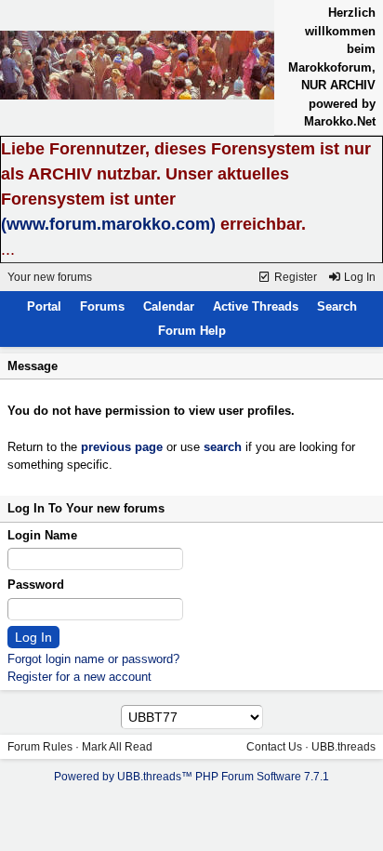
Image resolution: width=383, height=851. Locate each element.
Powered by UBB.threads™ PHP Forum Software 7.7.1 (191, 776)
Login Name (42, 535)
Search (337, 306)
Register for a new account (79, 677)
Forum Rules (40, 746)
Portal (44, 306)
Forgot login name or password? (93, 659)
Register (294, 277)
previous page (122, 447)
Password (35, 585)
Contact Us (274, 746)
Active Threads (255, 306)
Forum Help (192, 331)
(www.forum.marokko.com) (108, 224)
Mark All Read (117, 746)
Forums (102, 306)
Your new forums (49, 277)
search (223, 447)
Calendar (168, 306)
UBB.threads (343, 746)
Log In (358, 277)
